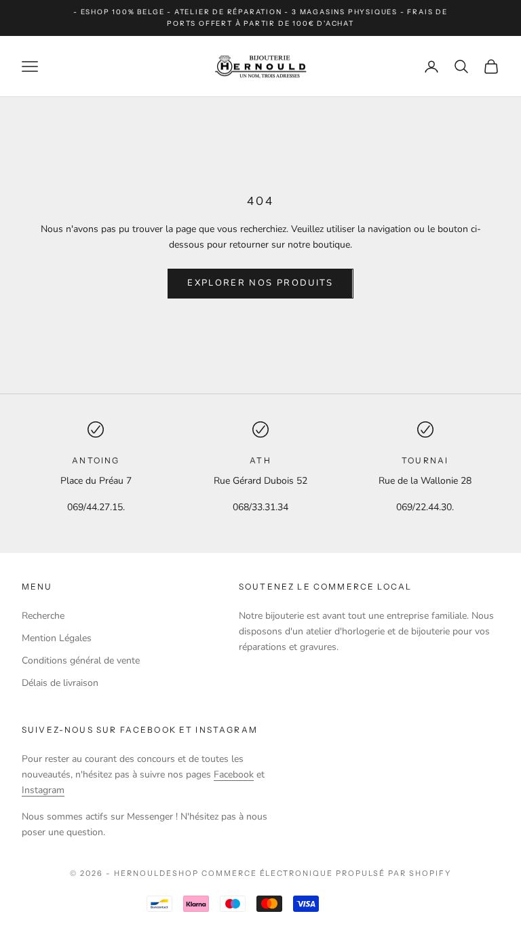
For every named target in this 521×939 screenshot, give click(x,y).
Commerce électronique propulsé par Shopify (326, 873)
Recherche (43, 615)
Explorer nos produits (260, 283)
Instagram (43, 790)
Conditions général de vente (81, 660)
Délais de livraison (60, 682)
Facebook (234, 774)
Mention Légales (57, 638)
